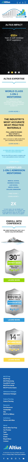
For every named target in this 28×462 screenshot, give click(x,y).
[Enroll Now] (20, 3)
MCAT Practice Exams (10, 388)
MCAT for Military (8, 414)
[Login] (22, 3)
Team (5, 432)
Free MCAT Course (9, 383)
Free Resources (8, 407)
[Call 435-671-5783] (17, 3)
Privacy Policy (10, 454)
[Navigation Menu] (25, 2)
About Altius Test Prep (10, 428)
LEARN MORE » (14, 111)
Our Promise (7, 430)
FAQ (4, 412)
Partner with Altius (9, 420)
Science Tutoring (8, 401)
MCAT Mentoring (8, 381)
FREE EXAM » (13, 193)
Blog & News (7, 439)
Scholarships (7, 410)
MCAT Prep (6, 379)
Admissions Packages (9, 394)
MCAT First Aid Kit (8, 385)
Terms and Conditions (20, 454)
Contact (5, 441)
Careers (5, 434)
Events (5, 437)
